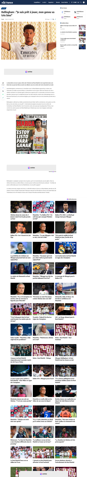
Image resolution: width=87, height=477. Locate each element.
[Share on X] (53, 19)
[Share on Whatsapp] (3, 94)
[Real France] (10, 2)
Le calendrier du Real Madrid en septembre (68, 32)
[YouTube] (75, 2)
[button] (69, 2)
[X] (73, 2)
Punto (2, 19)
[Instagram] (77, 2)
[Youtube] (79, 17)
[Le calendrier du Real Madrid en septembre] (82, 33)
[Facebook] (71, 2)
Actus (3, 8)
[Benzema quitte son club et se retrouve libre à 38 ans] (82, 46)
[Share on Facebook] (51, 19)
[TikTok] (78, 2)
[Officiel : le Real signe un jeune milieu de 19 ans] (82, 27)
